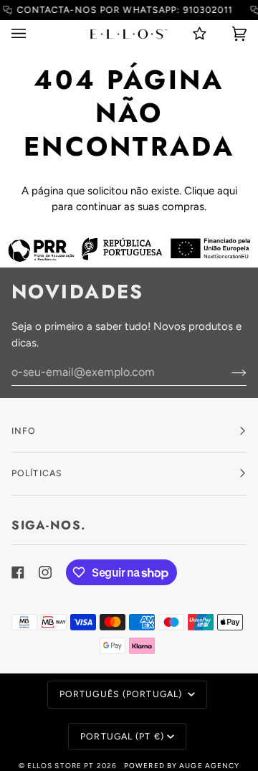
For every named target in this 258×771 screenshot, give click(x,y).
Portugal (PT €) (122, 736)
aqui (227, 190)
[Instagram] (45, 572)
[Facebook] (17, 572)
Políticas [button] (36, 473)
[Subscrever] (228, 372)
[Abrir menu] (32, 34)
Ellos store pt (61, 765)
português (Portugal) (122, 694)
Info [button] (23, 430)
